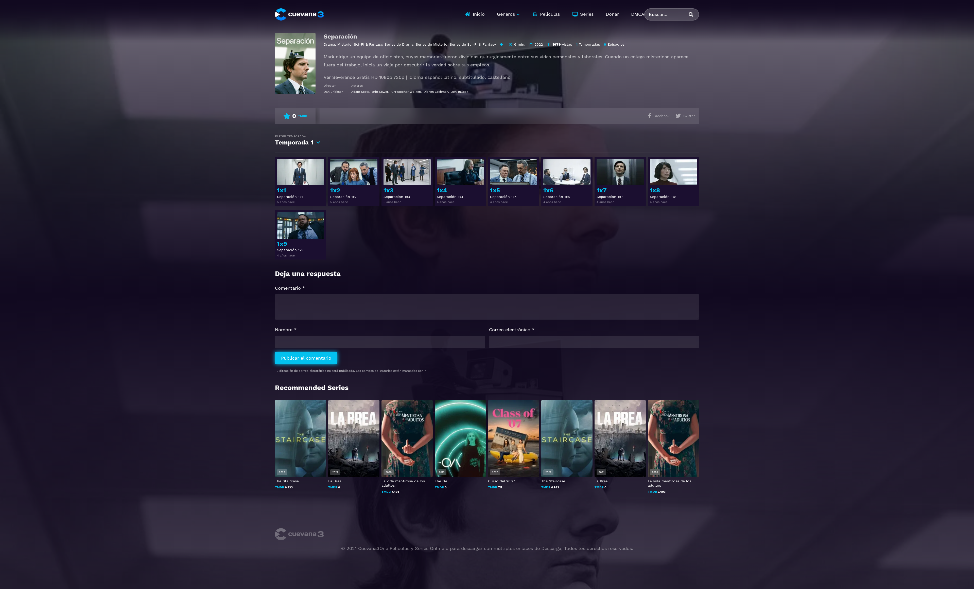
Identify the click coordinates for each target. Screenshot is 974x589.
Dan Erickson (333, 92)
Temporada (294, 140)
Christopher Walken (406, 92)
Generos (506, 14)
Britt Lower (380, 92)
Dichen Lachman (436, 92)
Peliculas (550, 14)
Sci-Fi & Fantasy (368, 44)
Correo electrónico (511, 329)
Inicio (479, 14)
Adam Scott (360, 92)
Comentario (290, 288)
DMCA (637, 14)
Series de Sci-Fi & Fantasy (473, 44)
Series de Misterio (431, 44)
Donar (612, 14)
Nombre (286, 329)
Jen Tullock (459, 92)
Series (587, 14)
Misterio (344, 44)
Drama (329, 44)
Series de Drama (399, 44)
